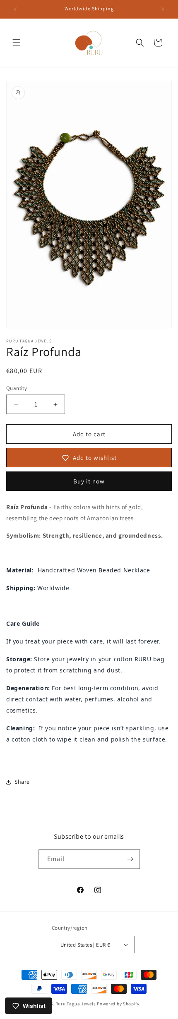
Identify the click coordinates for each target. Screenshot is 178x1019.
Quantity (16, 388)
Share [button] (22, 781)
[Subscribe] (130, 859)
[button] (16, 42)
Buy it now (89, 481)
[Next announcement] (163, 9)
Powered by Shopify (118, 1004)
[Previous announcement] (15, 9)
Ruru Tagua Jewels (75, 1004)
